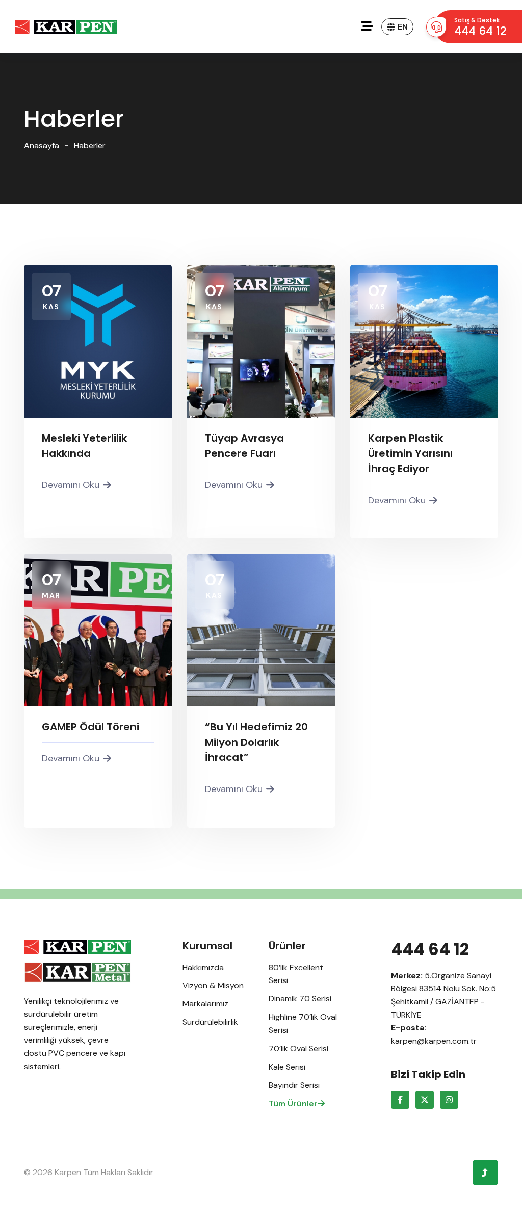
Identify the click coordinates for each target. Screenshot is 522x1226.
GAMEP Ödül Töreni (90, 727)
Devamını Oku (70, 485)
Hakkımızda (203, 967)
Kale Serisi (287, 1066)
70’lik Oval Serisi (298, 1048)
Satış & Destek (480, 27)
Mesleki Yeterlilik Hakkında (84, 445)
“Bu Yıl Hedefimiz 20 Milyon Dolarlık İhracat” (256, 742)
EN (403, 26)
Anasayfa (41, 145)
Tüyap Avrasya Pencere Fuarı (244, 445)
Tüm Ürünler (293, 1103)
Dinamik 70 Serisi (300, 998)
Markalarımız (205, 1003)
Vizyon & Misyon (213, 985)
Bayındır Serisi (294, 1085)
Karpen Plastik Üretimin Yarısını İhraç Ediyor (410, 453)
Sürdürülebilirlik (210, 1022)
